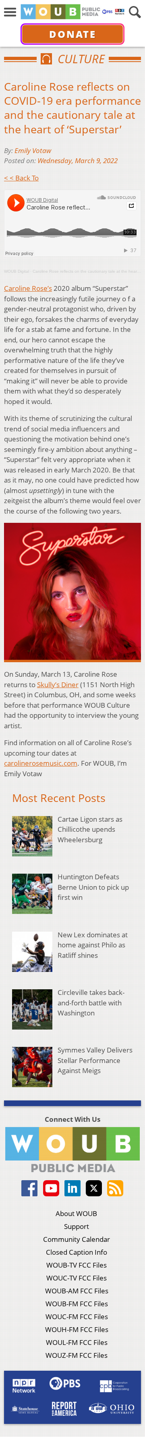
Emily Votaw (32, 150)
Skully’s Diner (58, 684)
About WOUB (76, 1213)
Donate (72, 34)
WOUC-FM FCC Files (77, 1316)
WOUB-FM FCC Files (77, 1303)
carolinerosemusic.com (40, 763)
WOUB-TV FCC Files (76, 1265)
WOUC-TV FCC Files (76, 1278)
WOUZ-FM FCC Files (77, 1355)
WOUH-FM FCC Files (76, 1329)
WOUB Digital (16, 271)
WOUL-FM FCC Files (77, 1342)
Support (76, 1226)
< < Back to (21, 177)
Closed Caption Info (76, 1252)
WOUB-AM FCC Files (76, 1290)
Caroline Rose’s (28, 288)
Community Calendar (76, 1239)
